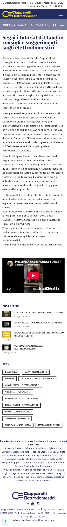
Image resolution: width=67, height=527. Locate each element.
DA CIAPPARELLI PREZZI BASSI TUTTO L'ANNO (38, 312)
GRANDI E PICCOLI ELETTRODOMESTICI (22, 385)
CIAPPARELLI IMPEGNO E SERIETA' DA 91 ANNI (38, 323)
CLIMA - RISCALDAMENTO (36, 372)
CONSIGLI (9, 378)
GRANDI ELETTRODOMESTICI (17, 392)
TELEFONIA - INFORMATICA (17, 418)
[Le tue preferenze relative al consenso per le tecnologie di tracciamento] (6, 521)
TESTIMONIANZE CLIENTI (49, 425)
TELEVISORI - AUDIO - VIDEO (18, 425)
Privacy (16, 520)
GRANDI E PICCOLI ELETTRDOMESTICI (37, 378)
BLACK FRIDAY (11, 372)
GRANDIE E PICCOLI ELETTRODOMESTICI (22, 398)
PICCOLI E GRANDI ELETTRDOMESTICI (21, 405)
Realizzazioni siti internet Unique (38, 520)
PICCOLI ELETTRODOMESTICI (18, 412)
